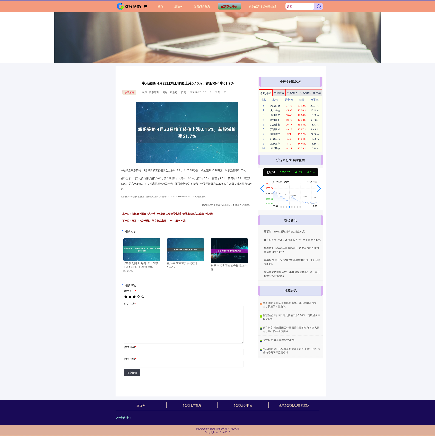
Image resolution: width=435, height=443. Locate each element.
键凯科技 (275, 134)
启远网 (178, 6)
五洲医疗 (275, 143)
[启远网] (132, 6)
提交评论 (132, 372)
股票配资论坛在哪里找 (262, 6)
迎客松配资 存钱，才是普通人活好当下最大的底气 (292, 239)
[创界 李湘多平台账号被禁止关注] (229, 250)
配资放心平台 (229, 6)
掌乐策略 (129, 92)
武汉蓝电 (275, 124)
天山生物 (275, 110)
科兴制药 (275, 138)
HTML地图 (233, 428)
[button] (262, 189)
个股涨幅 (265, 93)
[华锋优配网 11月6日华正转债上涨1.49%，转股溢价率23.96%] (141, 249)
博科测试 (275, 115)
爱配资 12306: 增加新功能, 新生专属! (284, 231)
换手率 (317, 93)
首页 (160, 6)
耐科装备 (275, 119)
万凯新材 (275, 129)
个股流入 (292, 93)
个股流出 (305, 93)
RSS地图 (222, 428)
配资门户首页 (202, 6)
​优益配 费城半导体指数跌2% (279, 340)
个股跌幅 (279, 93)
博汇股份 (275, 148)
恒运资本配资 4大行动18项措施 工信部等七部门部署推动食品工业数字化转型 (172, 213)
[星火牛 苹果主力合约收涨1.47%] (185, 249)
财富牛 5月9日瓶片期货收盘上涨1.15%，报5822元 (159, 220)
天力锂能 (275, 105)
